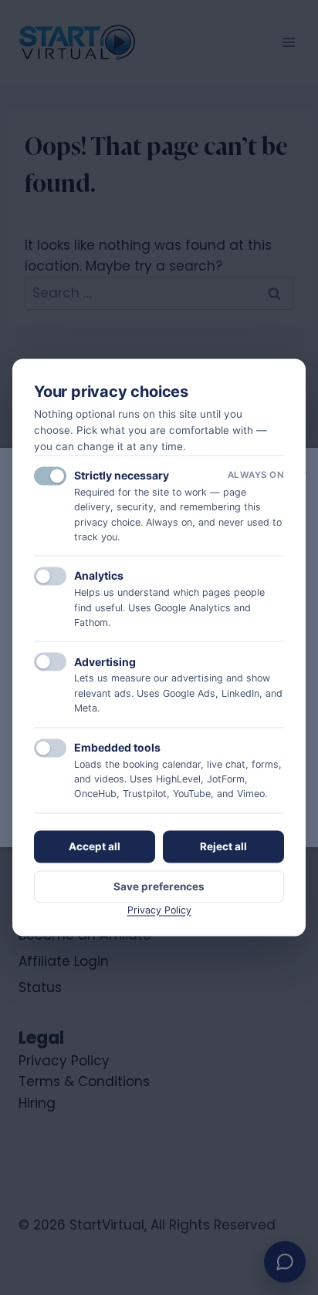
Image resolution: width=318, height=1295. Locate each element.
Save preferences (159, 886)
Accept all (94, 846)
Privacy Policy (159, 910)
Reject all (223, 846)
